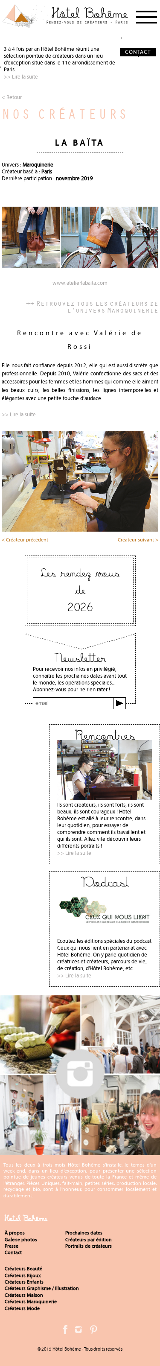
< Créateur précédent (25, 540)
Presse (11, 1246)
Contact (13, 1252)
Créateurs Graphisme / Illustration (42, 1288)
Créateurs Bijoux (23, 1275)
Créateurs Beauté (23, 1269)
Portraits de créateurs (88, 1246)
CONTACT (138, 52)
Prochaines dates (83, 1233)
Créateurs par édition (88, 1240)
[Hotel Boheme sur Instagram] (80, 1151)
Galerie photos (21, 1240)
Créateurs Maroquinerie (31, 1302)
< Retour (12, 97)
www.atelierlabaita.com (80, 283)
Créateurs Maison (24, 1295)
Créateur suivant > (138, 540)
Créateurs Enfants (24, 1282)
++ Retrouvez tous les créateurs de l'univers (92, 306)
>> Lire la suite (21, 76)
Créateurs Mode (22, 1308)
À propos (15, 1233)
